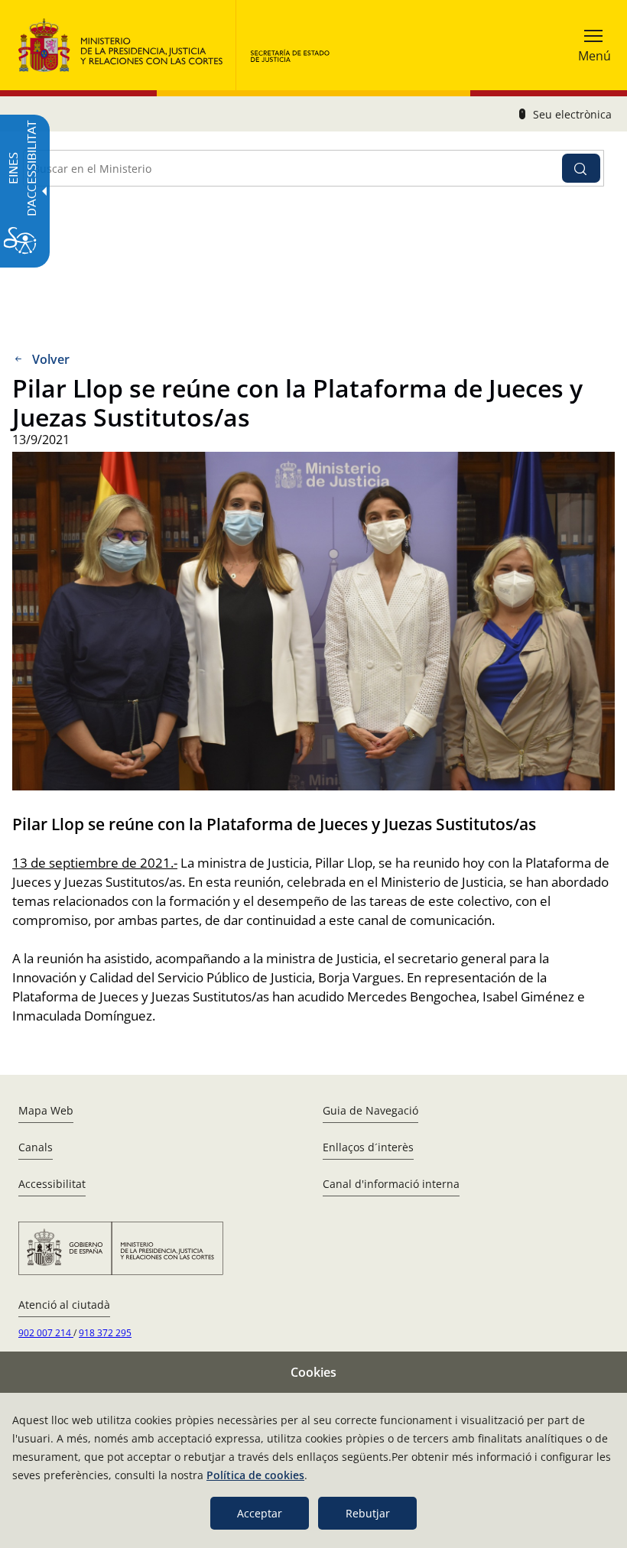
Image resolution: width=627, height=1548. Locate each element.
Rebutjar (368, 1513)
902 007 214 (45, 1332)
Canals (35, 1147)
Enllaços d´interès (368, 1147)
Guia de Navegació (370, 1110)
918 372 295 (105, 1332)
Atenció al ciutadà (64, 1304)
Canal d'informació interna (391, 1183)
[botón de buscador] (581, 168)
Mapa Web (45, 1110)
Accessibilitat (52, 1183)
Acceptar (259, 1513)
